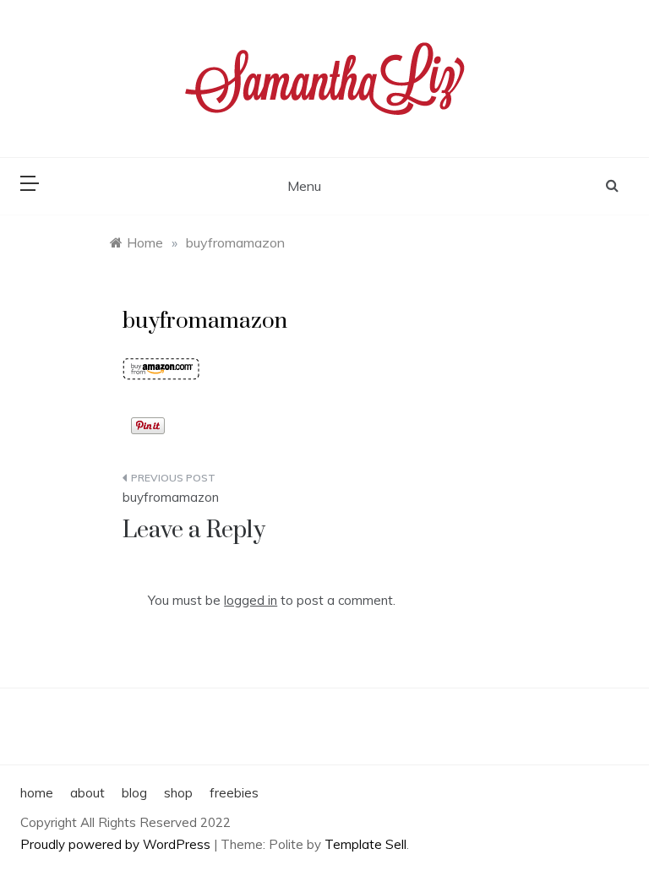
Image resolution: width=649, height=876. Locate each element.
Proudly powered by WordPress (117, 844)
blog (134, 793)
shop (178, 793)
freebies (234, 793)
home (36, 793)
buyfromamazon (171, 497)
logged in (250, 600)
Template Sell (365, 844)
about (87, 793)
